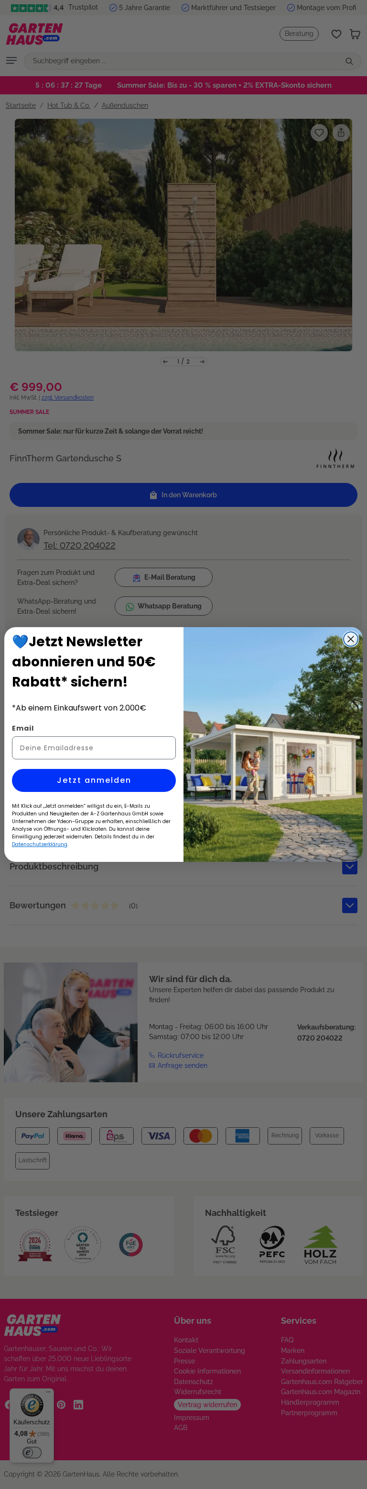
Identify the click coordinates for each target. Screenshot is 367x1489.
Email (23, 728)
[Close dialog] (351, 639)
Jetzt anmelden (94, 780)
